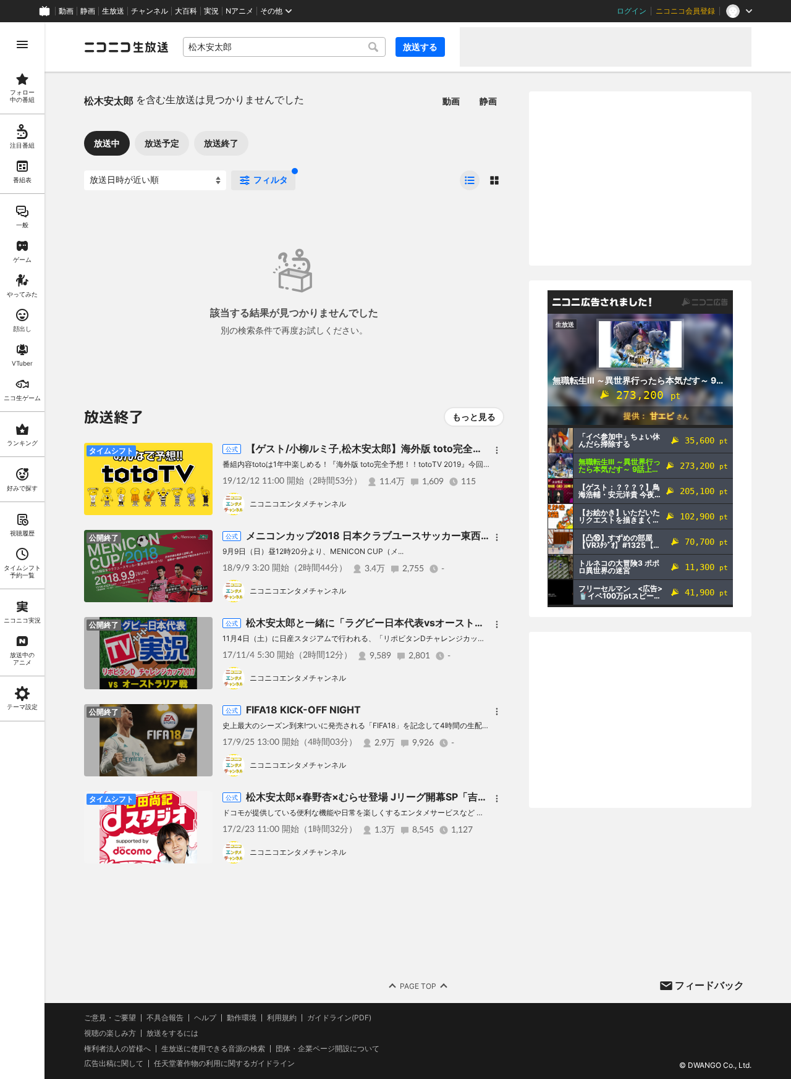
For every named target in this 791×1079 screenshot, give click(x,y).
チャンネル (149, 11)
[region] (22, 550)
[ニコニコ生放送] (126, 46)
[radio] (470, 180)
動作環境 (241, 1018)
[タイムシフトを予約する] (200, 455)
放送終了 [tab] (221, 143)
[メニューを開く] (22, 44)
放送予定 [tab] (162, 143)
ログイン (631, 11)
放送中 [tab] (107, 143)
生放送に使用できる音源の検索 (213, 1048)
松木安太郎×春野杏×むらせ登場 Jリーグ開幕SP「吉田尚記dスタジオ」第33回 (421, 797)
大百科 (186, 11)
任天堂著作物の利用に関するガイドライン (224, 1063)
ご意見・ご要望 (110, 1017)
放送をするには (172, 1033)
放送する (420, 46)
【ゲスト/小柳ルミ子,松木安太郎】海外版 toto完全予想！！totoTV (396, 448)
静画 (87, 11)
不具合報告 (165, 1018)
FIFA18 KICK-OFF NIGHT (303, 709)
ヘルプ (205, 1018)
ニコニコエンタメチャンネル (298, 503)
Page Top (418, 986)
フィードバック (709, 985)
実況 (211, 11)
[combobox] (284, 47)
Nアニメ (239, 11)
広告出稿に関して (113, 1063)
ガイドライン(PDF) (339, 1018)
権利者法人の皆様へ (117, 1048)
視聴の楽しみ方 (110, 1033)
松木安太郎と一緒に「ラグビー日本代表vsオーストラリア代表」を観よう (409, 622)
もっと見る (474, 416)
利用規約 (282, 1018)
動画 (66, 11)
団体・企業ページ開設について (327, 1048)
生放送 (113, 11)
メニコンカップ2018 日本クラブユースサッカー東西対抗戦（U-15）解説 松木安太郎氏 (440, 535)
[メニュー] (496, 450)
